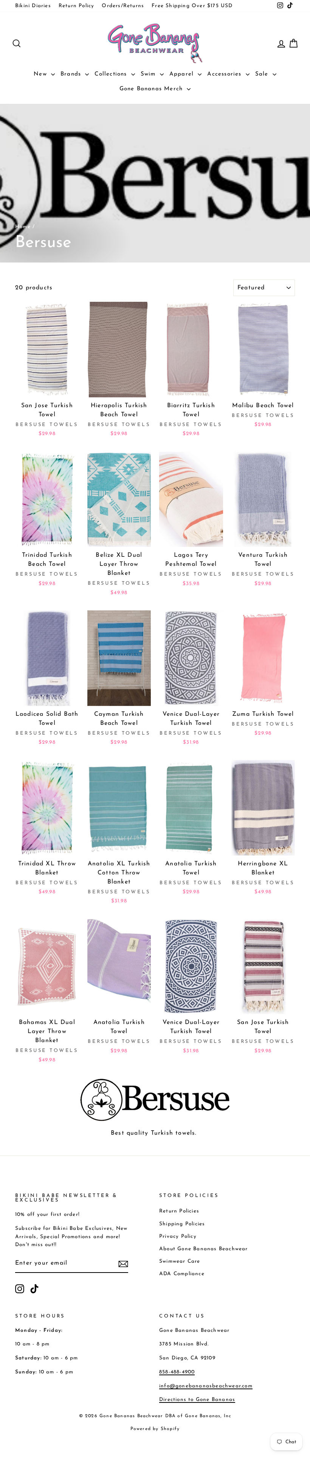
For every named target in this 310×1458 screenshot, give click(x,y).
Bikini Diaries (33, 5)
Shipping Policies (182, 1224)
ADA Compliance (182, 1273)
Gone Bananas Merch (152, 89)
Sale (263, 74)
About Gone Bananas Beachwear (203, 1248)
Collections (112, 74)
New (41, 74)
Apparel (182, 74)
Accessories (225, 74)
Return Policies (179, 1211)
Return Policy (77, 5)
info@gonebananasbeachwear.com (206, 1386)
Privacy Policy (178, 1236)
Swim (149, 74)
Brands (71, 74)
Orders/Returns (123, 5)
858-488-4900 (177, 1372)
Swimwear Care (179, 1261)
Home (23, 226)
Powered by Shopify (155, 1429)
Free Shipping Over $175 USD (192, 5)
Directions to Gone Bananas (197, 1399)
